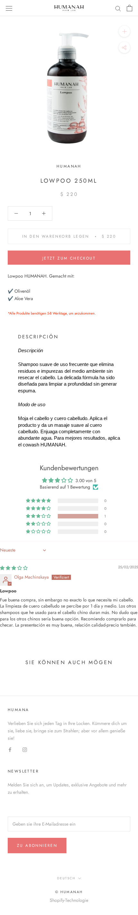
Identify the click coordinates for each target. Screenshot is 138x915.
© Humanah (69, 891)
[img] (14, 568)
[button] (39, 516)
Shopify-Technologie (69, 900)
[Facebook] (10, 749)
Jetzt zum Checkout (69, 258)
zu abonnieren (37, 845)
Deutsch (66, 878)
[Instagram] (24, 749)
